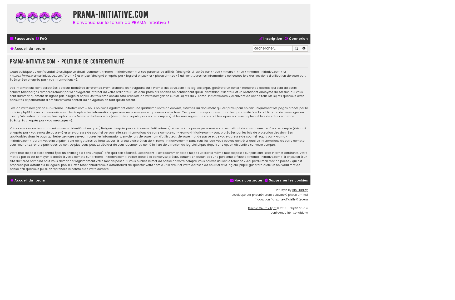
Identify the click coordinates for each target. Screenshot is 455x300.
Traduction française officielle (275, 199)
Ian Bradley (300, 190)
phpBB (256, 195)
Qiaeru (303, 199)
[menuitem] (41, 38)
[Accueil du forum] (38, 18)
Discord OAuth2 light (262, 208)
